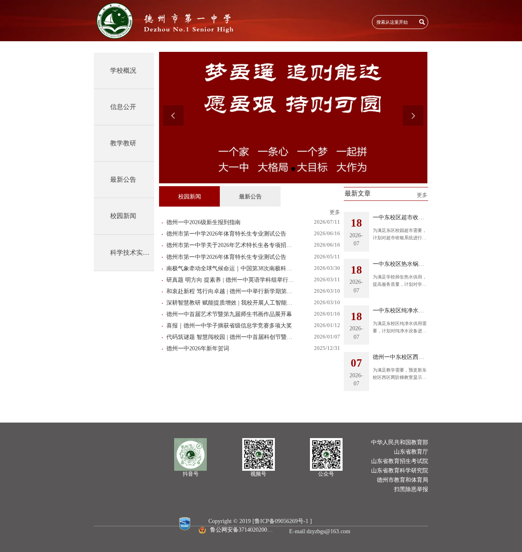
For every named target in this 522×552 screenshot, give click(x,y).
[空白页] (166, 20)
